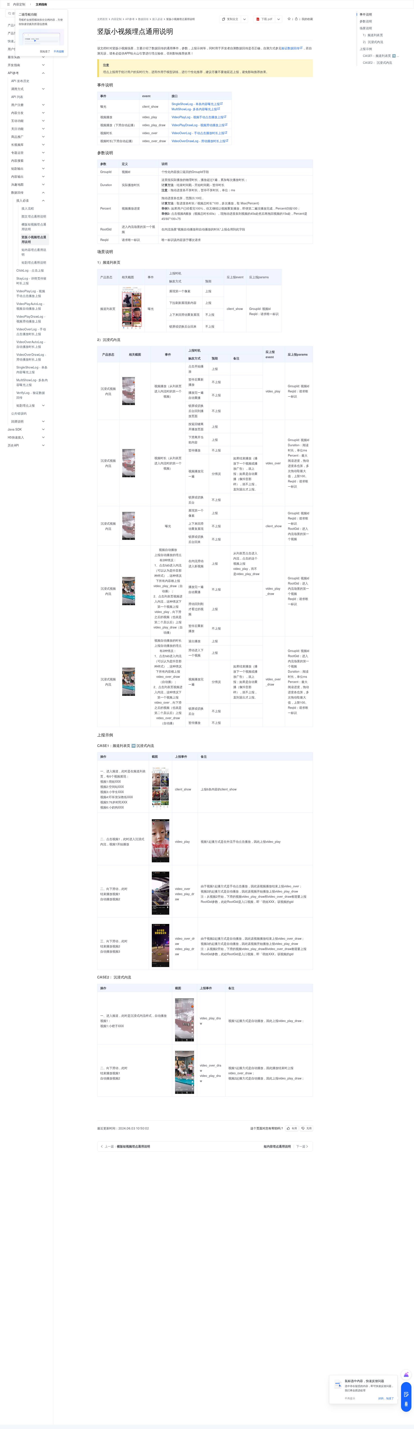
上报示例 (366, 49)
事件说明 (366, 14)
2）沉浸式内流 (373, 42)
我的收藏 (307, 19)
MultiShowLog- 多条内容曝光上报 (194, 109)
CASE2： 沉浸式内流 (377, 62)
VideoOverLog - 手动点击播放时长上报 (198, 133)
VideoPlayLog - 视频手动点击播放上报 (197, 117)
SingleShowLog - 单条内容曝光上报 (196, 104)
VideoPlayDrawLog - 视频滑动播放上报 (198, 125)
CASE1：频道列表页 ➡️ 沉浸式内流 (383, 56)
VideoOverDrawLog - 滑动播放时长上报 (198, 141)
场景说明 (366, 28)
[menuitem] (27, 80)
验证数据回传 (290, 48)
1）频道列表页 (373, 35)
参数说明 (366, 21)
